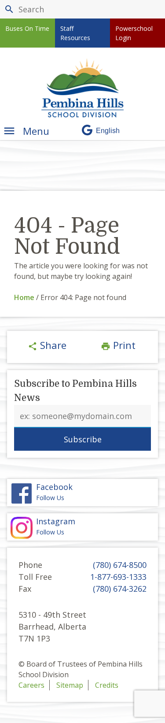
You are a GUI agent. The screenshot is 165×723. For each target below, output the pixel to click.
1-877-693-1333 (118, 576)
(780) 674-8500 (120, 565)
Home (24, 297)
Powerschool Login (134, 33)
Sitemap (69, 685)
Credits (106, 685)
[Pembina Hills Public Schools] (82, 88)
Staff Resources (75, 33)
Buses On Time (27, 28)
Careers (31, 685)
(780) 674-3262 (120, 588)
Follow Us (55, 526)
